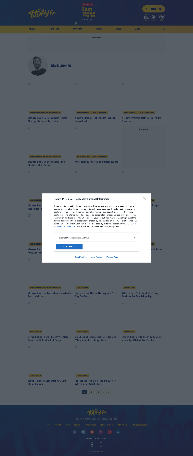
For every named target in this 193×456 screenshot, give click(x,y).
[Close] (145, 199)
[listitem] (96, 237)
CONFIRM (69, 246)
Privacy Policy (112, 257)
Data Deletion (80, 257)
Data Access (96, 257)
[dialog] (96, 228)
